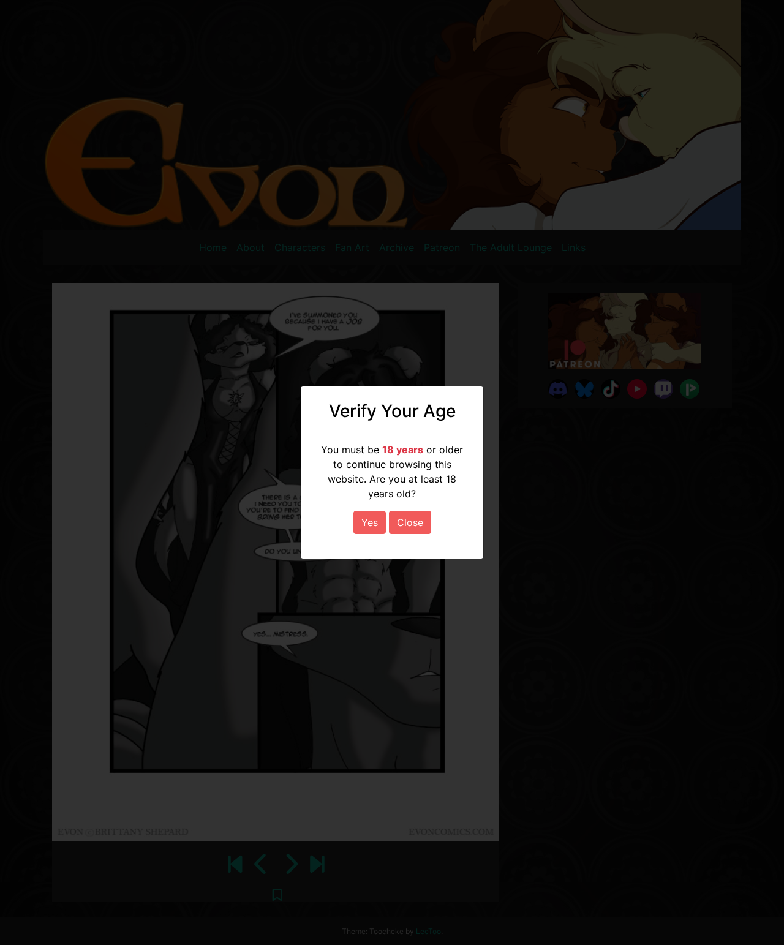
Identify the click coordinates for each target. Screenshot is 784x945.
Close (410, 522)
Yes (369, 522)
